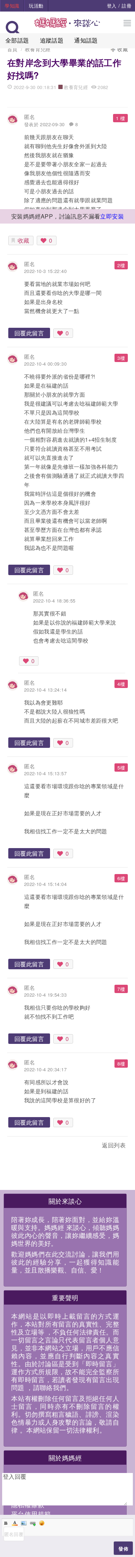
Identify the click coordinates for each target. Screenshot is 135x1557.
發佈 (123, 1548)
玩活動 (36, 5)
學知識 (12, 5)
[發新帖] (23, 1146)
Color (14, 1523)
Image (23, 1523)
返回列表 (114, 1145)
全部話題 (17, 40)
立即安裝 (112, 216)
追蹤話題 (52, 40)
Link (32, 1523)
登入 (112, 5)
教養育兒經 (38, 49)
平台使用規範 (31, 1513)
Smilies (41, 1523)
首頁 (12, 49)
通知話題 (86, 40)
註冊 (126, 5)
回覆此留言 (29, 333)
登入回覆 (15, 1476)
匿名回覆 (14, 1534)
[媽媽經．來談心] (67, 26)
